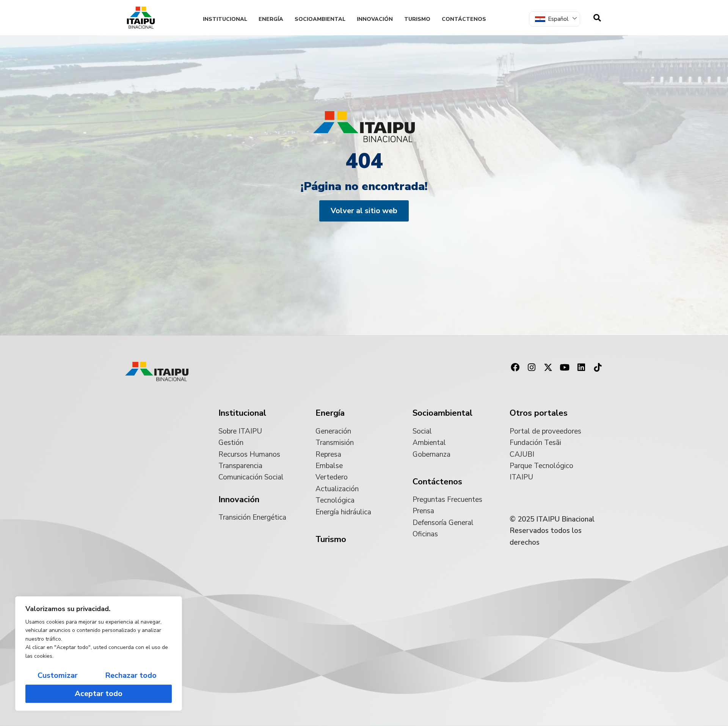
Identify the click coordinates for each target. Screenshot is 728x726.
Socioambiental (320, 19)
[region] (98, 653)
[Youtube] (564, 367)
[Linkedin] (581, 367)
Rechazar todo (131, 675)
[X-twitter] (548, 367)
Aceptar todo (98, 693)
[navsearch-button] (597, 17)
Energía (271, 19)
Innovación (375, 19)
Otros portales (539, 413)
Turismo (417, 19)
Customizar (58, 675)
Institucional (225, 19)
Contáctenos (464, 19)
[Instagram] (531, 367)
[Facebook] (515, 367)
